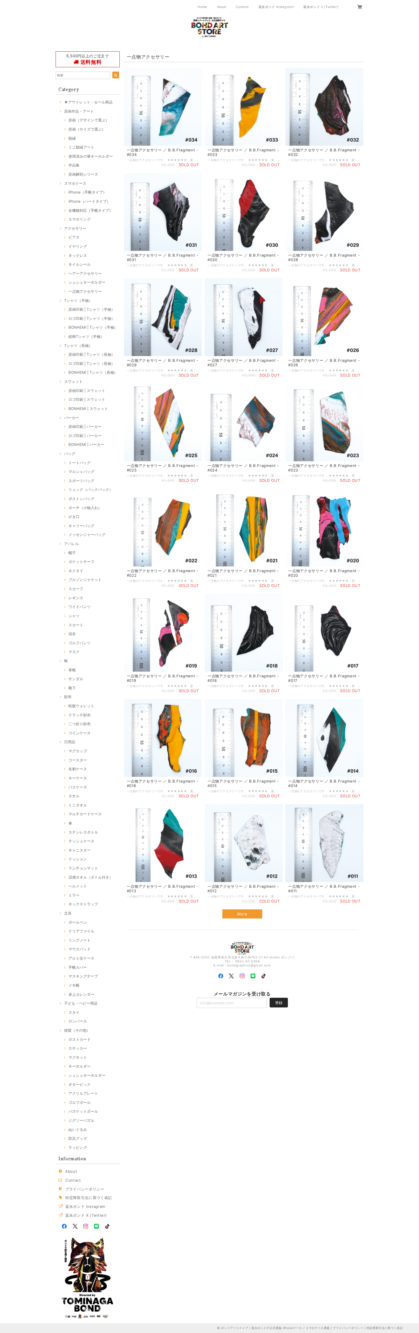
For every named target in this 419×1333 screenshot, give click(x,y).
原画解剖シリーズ (83, 174)
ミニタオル (77, 805)
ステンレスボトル (83, 832)
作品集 (74, 165)
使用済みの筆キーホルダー (90, 156)
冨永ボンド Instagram (276, 7)
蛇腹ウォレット (81, 706)
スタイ (74, 1012)
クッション (77, 859)
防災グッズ (77, 1138)
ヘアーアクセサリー (85, 273)
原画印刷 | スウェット (86, 390)
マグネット (77, 1057)
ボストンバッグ (81, 498)
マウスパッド (79, 949)
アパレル (71, 543)
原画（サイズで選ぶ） (86, 129)
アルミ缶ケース (81, 958)
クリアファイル (81, 931)
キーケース (77, 778)
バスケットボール (83, 1111)
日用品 (69, 741)
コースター (77, 760)
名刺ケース (77, 769)
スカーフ (75, 588)
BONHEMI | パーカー (86, 444)
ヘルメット (77, 886)
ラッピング (77, 1147)
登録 (278, 1002)
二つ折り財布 (79, 724)
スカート (75, 625)
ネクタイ (75, 570)
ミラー (74, 895)
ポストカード (79, 1039)
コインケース (79, 733)
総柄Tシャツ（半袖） (86, 336)
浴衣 (72, 633)
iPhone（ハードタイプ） (89, 201)
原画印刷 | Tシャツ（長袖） (91, 354)
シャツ (74, 615)
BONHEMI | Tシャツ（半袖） (93, 327)
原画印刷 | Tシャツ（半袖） (91, 309)
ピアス (74, 237)
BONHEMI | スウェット (88, 408)
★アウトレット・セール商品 (88, 102)
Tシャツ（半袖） (78, 300)
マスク (74, 651)
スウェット (73, 381)
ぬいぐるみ (77, 1129)
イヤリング (77, 246)
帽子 (72, 552)
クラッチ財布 (79, 715)
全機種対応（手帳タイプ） (90, 210)
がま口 (74, 516)
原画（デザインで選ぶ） (88, 120)
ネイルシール (79, 264)
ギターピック (79, 1084)
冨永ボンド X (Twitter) (320, 7)
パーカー (71, 417)
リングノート (79, 940)
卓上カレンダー (81, 994)
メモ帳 (74, 985)
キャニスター (79, 850)
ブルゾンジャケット (85, 579)
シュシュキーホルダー (86, 282)
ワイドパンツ (79, 606)
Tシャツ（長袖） (78, 345)
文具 (68, 913)
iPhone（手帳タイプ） (87, 192)
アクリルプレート (83, 1093)
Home (202, 7)
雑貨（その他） (77, 1030)
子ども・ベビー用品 (80, 1003)
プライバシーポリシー (84, 1189)
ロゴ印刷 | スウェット (86, 399)
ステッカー (77, 1048)
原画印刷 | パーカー (84, 426)
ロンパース (77, 1021)
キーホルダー (79, 1066)
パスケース (77, 787)
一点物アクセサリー (85, 291)
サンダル (75, 678)
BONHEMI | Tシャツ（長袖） (93, 372)
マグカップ (77, 751)
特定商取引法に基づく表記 (88, 1197)
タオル (74, 796)
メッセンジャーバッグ (86, 534)
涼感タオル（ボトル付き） (90, 877)
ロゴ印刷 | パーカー (84, 435)
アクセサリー (75, 228)
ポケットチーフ (81, 561)
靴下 (72, 688)
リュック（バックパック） (90, 489)
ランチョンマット (83, 868)
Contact (242, 7)
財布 (68, 696)
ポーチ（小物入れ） (85, 507)
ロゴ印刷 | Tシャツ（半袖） (91, 318)
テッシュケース (81, 841)
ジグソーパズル (81, 1120)
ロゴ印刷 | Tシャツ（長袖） (91, 363)
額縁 (72, 138)
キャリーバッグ (81, 525)
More (242, 914)
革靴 (72, 670)
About (222, 7)
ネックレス (77, 255)
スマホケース (75, 183)
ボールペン (77, 922)
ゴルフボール (79, 1102)
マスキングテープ (83, 976)
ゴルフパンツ (79, 643)
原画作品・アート (79, 111)
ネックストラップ (83, 904)
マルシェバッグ (81, 471)
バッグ (69, 453)
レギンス (75, 598)
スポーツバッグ (81, 480)
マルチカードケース (85, 814)
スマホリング (79, 219)
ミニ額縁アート (81, 147)
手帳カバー (77, 967)
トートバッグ (79, 462)
